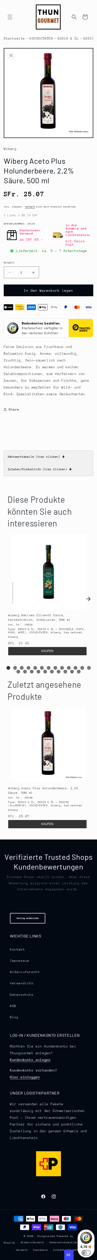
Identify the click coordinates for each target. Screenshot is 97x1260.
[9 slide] (62, 668)
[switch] (86, 1253)
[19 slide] (52, 672)
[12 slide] (82, 668)
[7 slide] (48, 668)
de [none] (69, 1255)
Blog (14, 1017)
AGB (13, 1006)
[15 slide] (25, 672)
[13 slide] (89, 668)
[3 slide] (22, 668)
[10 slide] (69, 668)
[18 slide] (45, 672)
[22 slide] (72, 672)
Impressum (19, 960)
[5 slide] (35, 668)
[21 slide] (65, 672)
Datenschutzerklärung (66, 1242)
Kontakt (17, 949)
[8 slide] (55, 668)
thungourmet (46, 1236)
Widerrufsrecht (25, 972)
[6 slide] (42, 668)
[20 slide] (58, 672)
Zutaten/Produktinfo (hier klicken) (40, 469)
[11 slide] (75, 668)
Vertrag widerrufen (27, 918)
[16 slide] (32, 672)
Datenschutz (22, 994)
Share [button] (14, 409)
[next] (88, 599)
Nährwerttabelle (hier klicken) (36, 456)
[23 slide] (79, 672)
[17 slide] (38, 672)
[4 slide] (28, 668)
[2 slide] (15, 668)
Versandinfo (22, 983)
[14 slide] (18, 672)
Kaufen (47, 651)
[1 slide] (8, 668)
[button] (9, 17)
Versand (30, 206)
